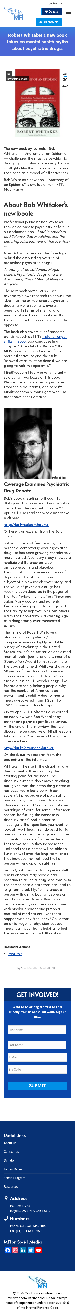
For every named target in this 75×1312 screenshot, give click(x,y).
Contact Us (11, 1151)
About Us (10, 1143)
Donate (9, 1160)
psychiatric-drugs (17, 79)
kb (9, 73)
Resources (11, 1186)
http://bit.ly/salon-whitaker (26, 524)
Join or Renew (13, 1169)
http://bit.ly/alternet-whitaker (29, 747)
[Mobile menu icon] (68, 13)
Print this (15, 953)
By (27, 968)
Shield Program (14, 1178)
